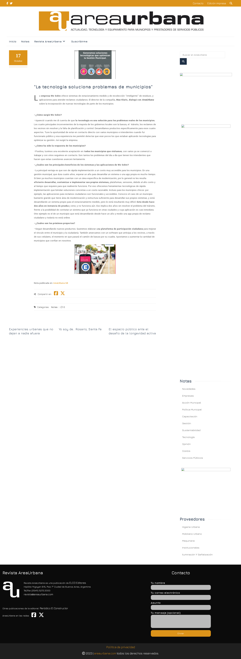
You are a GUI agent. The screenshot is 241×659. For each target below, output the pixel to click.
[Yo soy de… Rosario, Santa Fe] (82, 323)
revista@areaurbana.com (38, 594)
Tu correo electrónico (165, 592)
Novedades (188, 388)
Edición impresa (216, 3)
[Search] (183, 61)
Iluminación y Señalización (197, 554)
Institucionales (190, 547)
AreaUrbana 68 (60, 283)
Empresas (188, 395)
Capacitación (189, 416)
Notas (25, 41)
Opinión (186, 444)
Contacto (198, 3)
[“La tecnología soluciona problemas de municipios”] (206, 94)
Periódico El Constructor (54, 608)
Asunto (156, 602)
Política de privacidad (120, 647)
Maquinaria (188, 540)
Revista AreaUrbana (48, 41)
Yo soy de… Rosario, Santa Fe (80, 329)
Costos (186, 450)
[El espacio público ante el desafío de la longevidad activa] (132, 323)
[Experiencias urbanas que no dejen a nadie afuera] (32, 323)
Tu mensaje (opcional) (166, 612)
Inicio (12, 41)
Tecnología (188, 437)
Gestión (186, 423)
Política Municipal (192, 409)
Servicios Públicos (192, 457)
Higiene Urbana (191, 526)
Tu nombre (158, 582)
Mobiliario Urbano (192, 533)
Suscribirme (79, 41)
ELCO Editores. (77, 582)
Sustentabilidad (191, 430)
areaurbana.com (105, 653)
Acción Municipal (191, 402)
